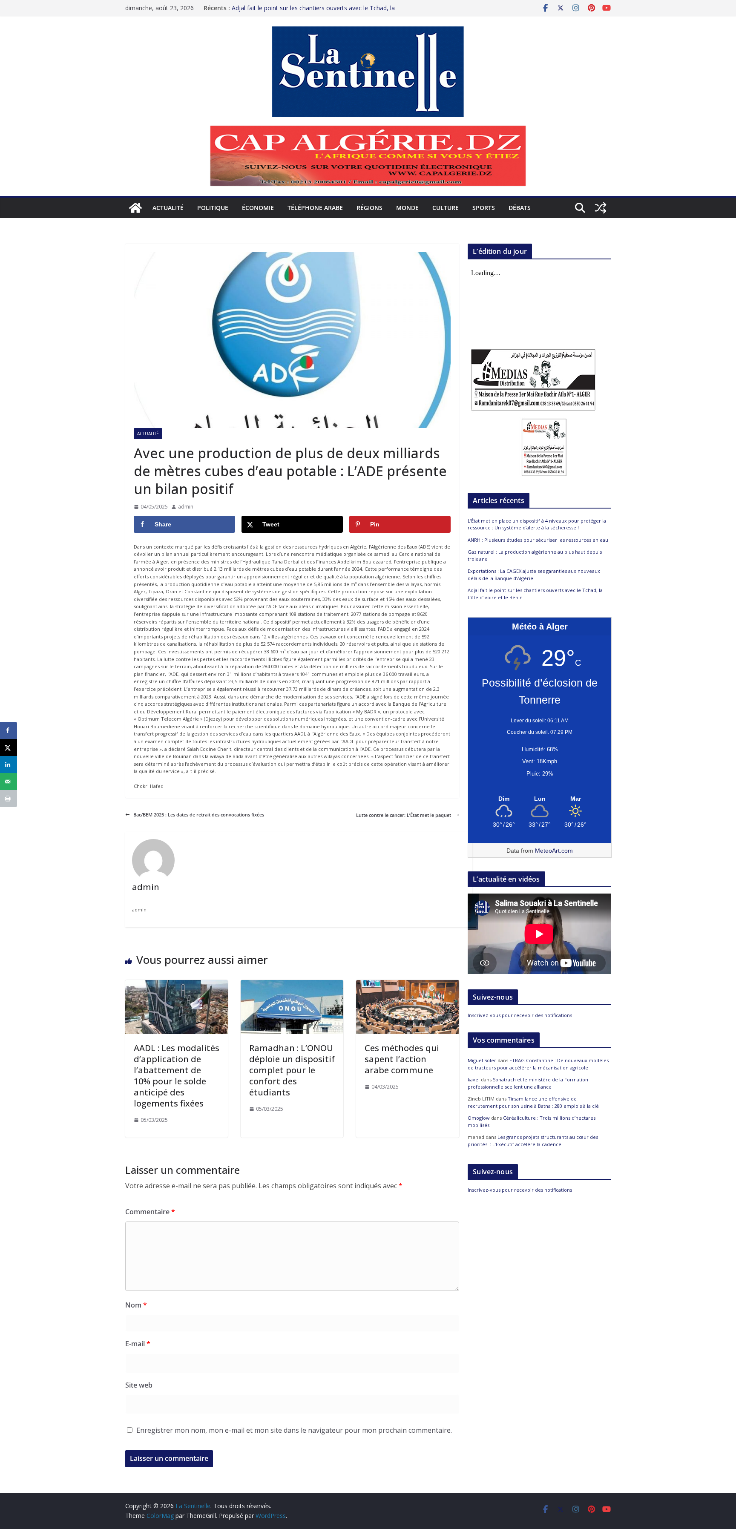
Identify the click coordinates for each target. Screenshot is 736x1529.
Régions (369, 208)
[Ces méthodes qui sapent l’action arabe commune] (407, 983)
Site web (138, 1385)
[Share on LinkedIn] (8, 764)
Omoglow (479, 1118)
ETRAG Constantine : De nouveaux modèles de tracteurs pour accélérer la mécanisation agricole (538, 1064)
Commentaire (150, 1211)
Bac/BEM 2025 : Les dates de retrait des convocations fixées (198, 814)
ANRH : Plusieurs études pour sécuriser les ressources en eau (538, 540)
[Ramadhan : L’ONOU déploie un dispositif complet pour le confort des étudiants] (292, 983)
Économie (258, 208)
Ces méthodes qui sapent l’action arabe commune (402, 1059)
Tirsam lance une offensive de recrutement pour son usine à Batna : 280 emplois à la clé (533, 1102)
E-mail (137, 1343)
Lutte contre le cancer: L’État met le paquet (403, 815)
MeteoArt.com (554, 850)
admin (185, 506)
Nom (136, 1305)
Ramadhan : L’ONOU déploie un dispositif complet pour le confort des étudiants (292, 1070)
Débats (520, 208)
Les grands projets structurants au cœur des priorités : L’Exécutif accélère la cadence (533, 1140)
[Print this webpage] (8, 798)
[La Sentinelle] (135, 208)
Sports (483, 208)
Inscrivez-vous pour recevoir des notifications (520, 1015)
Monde (407, 208)
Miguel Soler (482, 1060)
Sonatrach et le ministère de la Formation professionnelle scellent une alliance (528, 1083)
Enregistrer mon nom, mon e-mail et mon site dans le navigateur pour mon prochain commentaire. (294, 1430)
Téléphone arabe (315, 208)
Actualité (168, 208)
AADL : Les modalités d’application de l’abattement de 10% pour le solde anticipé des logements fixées (176, 1075)
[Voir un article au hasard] (600, 208)
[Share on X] (8, 747)
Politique (212, 208)
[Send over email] (8, 781)
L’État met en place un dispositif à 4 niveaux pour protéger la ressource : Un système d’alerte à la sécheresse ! (537, 524)
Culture (445, 208)
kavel (474, 1079)
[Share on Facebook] (8, 730)
